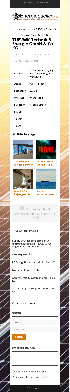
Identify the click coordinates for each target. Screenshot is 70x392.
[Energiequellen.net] (35, 15)
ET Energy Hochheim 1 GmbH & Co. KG (34, 262)
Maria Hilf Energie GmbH (26, 270)
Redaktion (20, 54)
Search (19, 337)
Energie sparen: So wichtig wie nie (29, 371)
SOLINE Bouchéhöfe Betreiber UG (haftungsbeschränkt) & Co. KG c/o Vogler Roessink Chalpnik (32, 243)
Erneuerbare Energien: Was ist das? (30, 377)
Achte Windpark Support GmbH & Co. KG (33, 290)
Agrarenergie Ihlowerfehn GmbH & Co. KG (34, 279)
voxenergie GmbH (22, 254)
